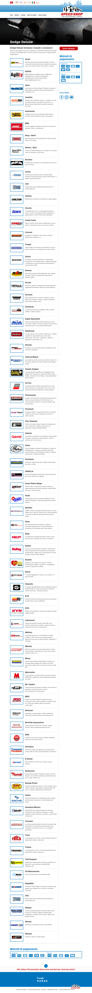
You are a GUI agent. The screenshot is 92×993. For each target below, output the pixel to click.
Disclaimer (43, 989)
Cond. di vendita (42, 15)
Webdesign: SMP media (52, 989)
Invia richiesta (69, 48)
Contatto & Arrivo (32, 15)
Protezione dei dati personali (34, 989)
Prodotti (16, 15)
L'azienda (23, 15)
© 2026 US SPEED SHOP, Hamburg (67, 989)
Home (11, 15)
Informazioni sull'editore (21, 989)
